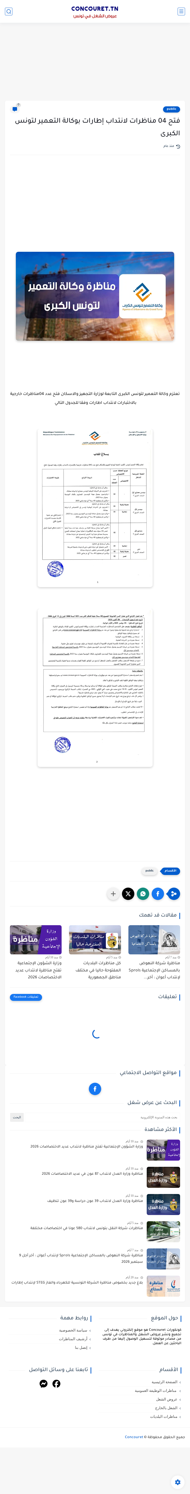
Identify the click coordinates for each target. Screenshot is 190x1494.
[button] (158, 894)
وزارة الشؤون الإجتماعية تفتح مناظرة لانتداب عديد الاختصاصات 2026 (38, 970)
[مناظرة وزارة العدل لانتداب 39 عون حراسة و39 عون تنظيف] (163, 1204)
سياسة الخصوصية (73, 1330)
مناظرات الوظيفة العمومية (156, 1391)
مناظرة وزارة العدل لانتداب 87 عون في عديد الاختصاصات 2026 (92, 1174)
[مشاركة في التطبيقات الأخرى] (113, 894)
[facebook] (95, 1089)
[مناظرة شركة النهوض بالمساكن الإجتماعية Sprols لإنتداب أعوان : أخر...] (154, 939)
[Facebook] (56, 1384)
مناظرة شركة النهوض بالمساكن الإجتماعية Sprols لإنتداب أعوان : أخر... (154, 970)
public (171, 109)
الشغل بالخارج (166, 1408)
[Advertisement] (95, 62)
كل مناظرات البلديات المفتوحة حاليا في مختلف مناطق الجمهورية (98, 970)
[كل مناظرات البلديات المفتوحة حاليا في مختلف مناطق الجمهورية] (95, 939)
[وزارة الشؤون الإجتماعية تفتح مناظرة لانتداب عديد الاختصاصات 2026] (36, 939)
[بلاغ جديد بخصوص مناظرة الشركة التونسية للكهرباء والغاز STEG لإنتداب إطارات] (163, 1286)
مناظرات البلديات (163, 1417)
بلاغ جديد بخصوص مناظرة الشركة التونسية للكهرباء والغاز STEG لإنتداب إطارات (77, 1283)
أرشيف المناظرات (73, 1339)
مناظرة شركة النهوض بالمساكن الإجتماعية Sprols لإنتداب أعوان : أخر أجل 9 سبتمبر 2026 (81, 1259)
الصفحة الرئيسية (164, 1382)
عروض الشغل (166, 1399)
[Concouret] (95, 11)
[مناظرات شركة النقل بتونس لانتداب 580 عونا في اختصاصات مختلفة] (163, 1231)
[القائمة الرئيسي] (181, 11)
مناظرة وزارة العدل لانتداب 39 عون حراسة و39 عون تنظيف (95, 1201)
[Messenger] (44, 1384)
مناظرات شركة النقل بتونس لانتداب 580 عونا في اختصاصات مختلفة (86, 1229)
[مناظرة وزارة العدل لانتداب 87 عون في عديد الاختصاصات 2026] (163, 1177)
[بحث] (8, 11)
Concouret (134, 1438)
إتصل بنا (81, 1348)
